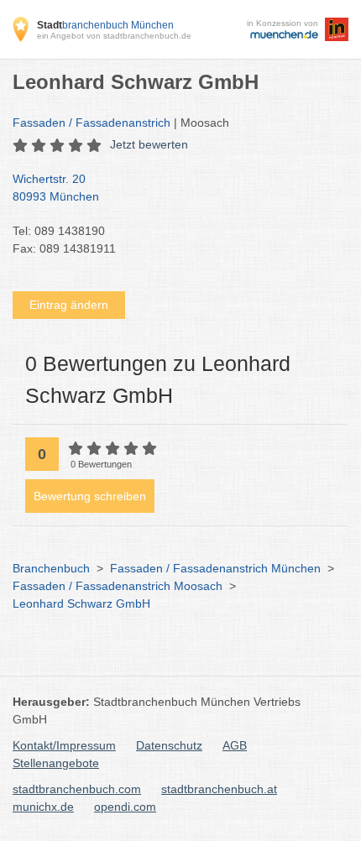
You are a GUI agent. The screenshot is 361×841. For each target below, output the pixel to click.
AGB (234, 745)
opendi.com (125, 806)
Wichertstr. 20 (56, 187)
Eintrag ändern (68, 304)
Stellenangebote (56, 763)
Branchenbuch (51, 568)
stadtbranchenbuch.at (219, 789)
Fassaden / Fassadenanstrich (91, 122)
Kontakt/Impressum (64, 745)
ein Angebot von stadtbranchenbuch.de (114, 35)
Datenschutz (169, 745)
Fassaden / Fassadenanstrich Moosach (117, 586)
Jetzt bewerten (149, 144)
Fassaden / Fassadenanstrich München (215, 568)
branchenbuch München (105, 25)
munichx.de (43, 806)
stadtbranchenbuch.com (77, 789)
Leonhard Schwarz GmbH (81, 603)
